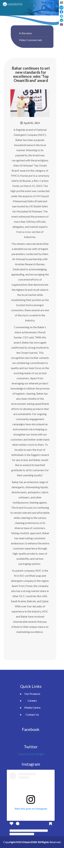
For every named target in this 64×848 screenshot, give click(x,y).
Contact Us (32, 714)
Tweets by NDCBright (31, 754)
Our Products (32, 693)
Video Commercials (30, 40)
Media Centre (32, 707)
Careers (32, 700)
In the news (25, 33)
